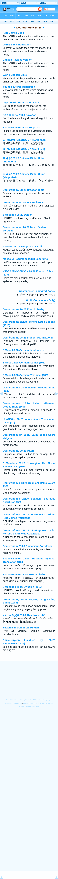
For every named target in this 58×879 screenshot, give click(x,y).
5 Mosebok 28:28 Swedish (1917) (22, 587)
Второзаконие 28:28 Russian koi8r (24, 574)
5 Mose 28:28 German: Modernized (23, 350)
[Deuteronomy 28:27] (3, 400)
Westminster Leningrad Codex (37, 291)
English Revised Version (17, 59)
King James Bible (13, 32)
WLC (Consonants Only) (40, 300)
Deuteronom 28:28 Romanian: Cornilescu (28, 546)
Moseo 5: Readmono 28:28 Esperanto (25, 259)
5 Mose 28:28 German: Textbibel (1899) (26, 375)
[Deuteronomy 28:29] (54, 400)
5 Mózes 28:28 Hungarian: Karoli (22, 246)
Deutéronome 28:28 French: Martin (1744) (28, 337)
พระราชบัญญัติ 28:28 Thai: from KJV (24, 615)
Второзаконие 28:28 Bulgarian (21, 127)
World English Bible (15, 75)
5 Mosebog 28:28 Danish (17, 214)
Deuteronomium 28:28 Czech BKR (23, 202)
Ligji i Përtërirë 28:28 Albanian (21, 102)
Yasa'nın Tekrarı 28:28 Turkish (21, 627)
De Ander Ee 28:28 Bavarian (19, 115)
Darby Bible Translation (17, 44)
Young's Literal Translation (19, 86)
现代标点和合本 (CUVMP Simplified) (24, 149)
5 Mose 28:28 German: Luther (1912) (24, 362)
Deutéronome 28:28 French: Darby (23, 309)
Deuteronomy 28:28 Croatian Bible (23, 190)
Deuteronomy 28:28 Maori (18, 450)
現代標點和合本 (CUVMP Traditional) (24, 140)
